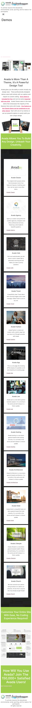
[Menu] (3, 14)
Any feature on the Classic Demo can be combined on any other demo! (16, 108)
